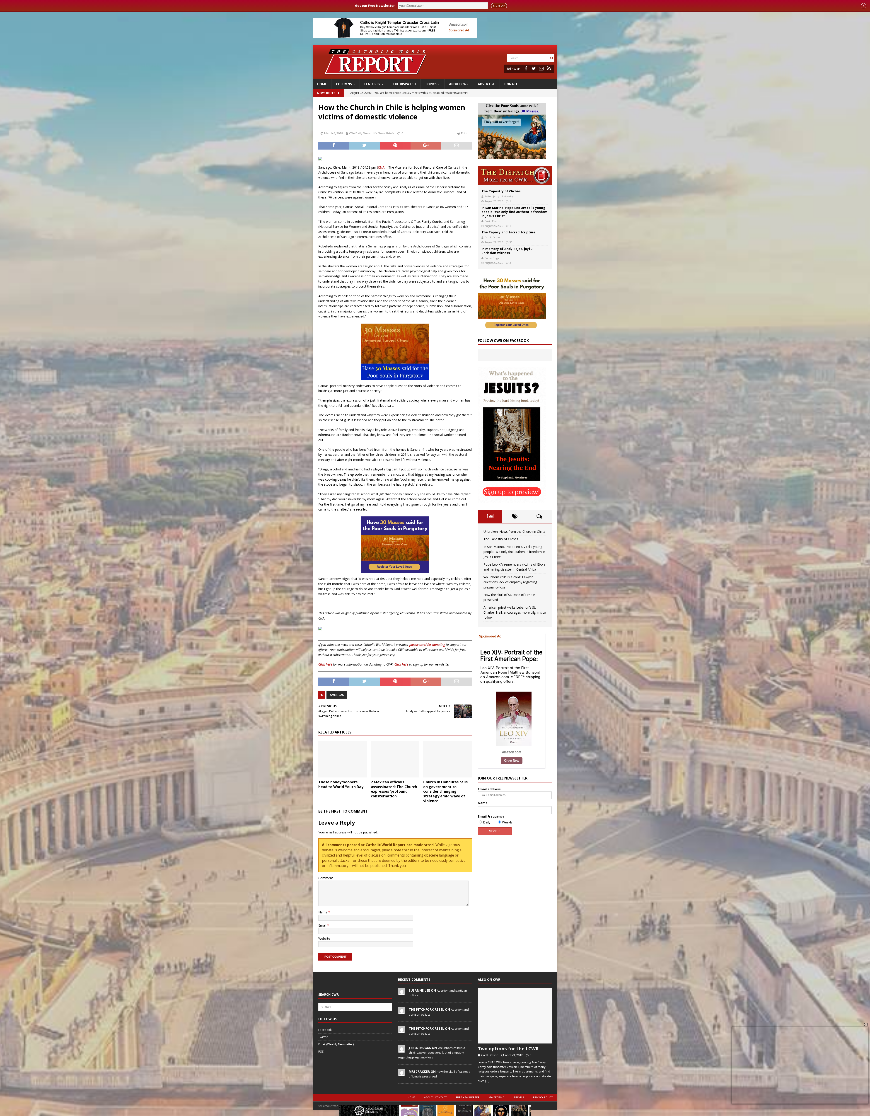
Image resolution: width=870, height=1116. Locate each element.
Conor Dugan (492, 258)
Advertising (496, 1097)
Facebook (325, 1030)
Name (323, 912)
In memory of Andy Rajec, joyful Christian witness (507, 251)
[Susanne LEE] (401, 993)
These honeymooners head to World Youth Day (340, 784)
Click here (325, 664)
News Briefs (326, 93)
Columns (344, 84)
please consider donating (427, 644)
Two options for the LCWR (508, 1049)
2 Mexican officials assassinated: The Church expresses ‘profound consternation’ (394, 789)
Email (322, 925)
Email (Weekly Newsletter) (336, 1044)
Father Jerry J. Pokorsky (499, 196)
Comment (325, 878)
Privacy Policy (543, 1097)
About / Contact (435, 1097)
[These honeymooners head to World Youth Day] (342, 759)
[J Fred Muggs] (401, 1050)
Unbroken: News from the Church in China (514, 531)
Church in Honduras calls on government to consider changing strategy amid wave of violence (445, 791)
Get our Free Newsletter (375, 5)
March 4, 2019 (333, 133)
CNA (381, 167)
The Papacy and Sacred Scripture (508, 232)
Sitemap (519, 1097)
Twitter (323, 1037)
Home (322, 84)
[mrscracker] (401, 1074)
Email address (489, 789)
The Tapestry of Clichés (501, 191)
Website (324, 938)
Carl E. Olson (492, 237)
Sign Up (499, 5)
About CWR (459, 84)
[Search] (551, 58)
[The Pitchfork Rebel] (401, 1012)
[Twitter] (533, 68)
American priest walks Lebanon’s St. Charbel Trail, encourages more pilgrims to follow (514, 612)
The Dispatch (404, 84)
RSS (321, 1051)
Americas (337, 695)
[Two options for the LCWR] (515, 1015)
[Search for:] (528, 58)
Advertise (486, 84)
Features (372, 84)
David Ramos (492, 221)
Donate (511, 84)
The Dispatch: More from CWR (515, 175)
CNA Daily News (360, 133)
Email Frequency (491, 816)
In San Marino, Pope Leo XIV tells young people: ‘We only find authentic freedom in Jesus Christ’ (514, 212)
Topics (431, 84)
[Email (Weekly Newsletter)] (541, 68)
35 (511, 242)
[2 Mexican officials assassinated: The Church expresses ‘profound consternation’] (395, 759)
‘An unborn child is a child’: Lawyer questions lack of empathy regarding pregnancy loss (510, 582)
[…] (487, 1081)
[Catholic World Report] (435, 77)
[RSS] (549, 68)
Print (464, 133)
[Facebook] (526, 68)
